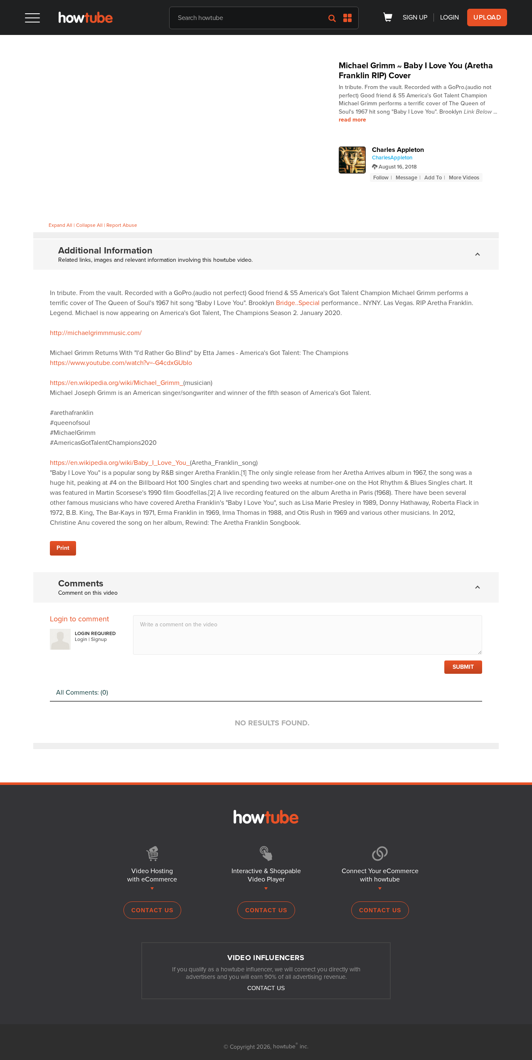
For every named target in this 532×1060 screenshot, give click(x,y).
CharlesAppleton (392, 157)
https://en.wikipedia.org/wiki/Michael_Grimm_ (116, 383)
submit (463, 666)
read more (352, 119)
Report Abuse (121, 225)
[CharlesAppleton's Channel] (352, 160)
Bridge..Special (298, 303)
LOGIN (449, 17)
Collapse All (89, 225)
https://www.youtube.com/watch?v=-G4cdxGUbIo (121, 363)
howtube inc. (290, 1046)
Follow (381, 177)
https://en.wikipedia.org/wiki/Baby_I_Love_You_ (120, 463)
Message (406, 177)
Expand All (60, 225)
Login (81, 639)
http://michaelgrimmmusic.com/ (96, 333)
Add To (433, 177)
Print (63, 547)
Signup (99, 639)
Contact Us (152, 910)
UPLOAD (487, 17)
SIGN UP (415, 17)
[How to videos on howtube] (86, 21)
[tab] (266, 254)
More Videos (464, 177)
